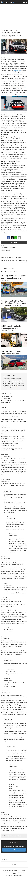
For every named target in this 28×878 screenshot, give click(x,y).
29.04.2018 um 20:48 (5, 398)
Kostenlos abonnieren (14, 849)
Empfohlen (4, 272)
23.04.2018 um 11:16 (8, 629)
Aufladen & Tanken (12, 35)
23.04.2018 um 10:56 (8, 721)
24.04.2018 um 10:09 (13, 535)
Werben (14, 873)
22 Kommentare (12, 37)
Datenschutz (7, 872)
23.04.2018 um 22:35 (10, 518)
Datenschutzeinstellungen (17, 872)
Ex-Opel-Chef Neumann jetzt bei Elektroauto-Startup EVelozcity (14, 260)
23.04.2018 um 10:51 (5, 638)
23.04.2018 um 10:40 (5, 692)
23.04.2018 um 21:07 (8, 680)
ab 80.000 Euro (17, 70)
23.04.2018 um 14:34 (5, 481)
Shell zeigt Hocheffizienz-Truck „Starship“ (12, 257)
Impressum (22, 870)
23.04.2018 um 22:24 (5, 427)
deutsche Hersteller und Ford (19, 87)
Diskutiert (16, 272)
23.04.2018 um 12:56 (5, 558)
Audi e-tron (6, 247)
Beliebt (11, 272)
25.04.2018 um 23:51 (5, 409)
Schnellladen (12, 247)
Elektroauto (7, 250)
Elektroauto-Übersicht (7, 870)
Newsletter (14, 242)
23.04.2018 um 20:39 (5, 456)
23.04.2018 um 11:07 (5, 599)
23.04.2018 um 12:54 (10, 748)
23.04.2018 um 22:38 (8, 585)
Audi (9, 249)
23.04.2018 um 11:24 (10, 671)
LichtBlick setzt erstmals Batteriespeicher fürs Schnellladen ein (11, 328)
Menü (25, 2)
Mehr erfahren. (16, 387)
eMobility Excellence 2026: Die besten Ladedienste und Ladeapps (13, 278)
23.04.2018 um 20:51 (8, 491)
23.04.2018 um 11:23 (8, 660)
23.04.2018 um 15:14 (13, 786)
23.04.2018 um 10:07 (5, 814)
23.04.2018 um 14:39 (13, 766)
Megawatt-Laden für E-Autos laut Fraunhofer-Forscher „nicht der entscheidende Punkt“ (13, 303)
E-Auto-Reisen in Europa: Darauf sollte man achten (11, 352)
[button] (8, 237)
